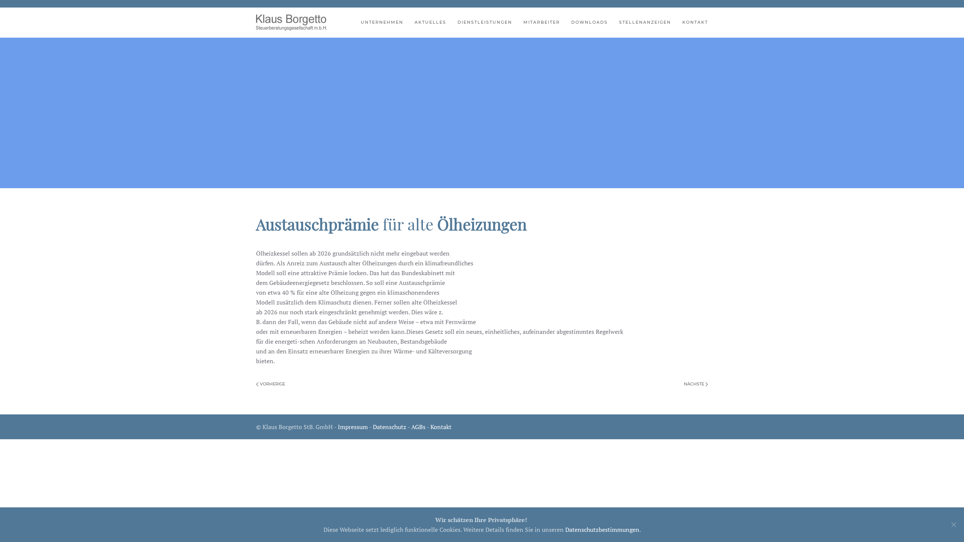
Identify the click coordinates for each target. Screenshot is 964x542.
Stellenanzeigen (645, 22)
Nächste (694, 384)
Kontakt (695, 22)
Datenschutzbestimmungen (602, 529)
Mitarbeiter (541, 22)
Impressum (353, 427)
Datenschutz (389, 427)
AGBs (418, 427)
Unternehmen (382, 22)
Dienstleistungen (485, 22)
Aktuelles (430, 22)
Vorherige (272, 384)
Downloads (589, 22)
